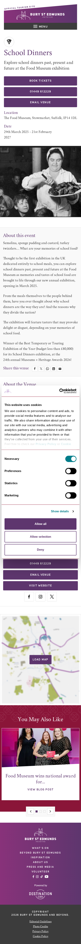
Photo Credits (40, 926)
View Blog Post (41, 789)
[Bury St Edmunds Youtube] (46, 876)
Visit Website (40, 585)
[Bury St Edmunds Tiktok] (41, 876)
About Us (40, 862)
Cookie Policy (40, 936)
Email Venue (40, 102)
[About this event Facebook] (29, 596)
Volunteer (41, 871)
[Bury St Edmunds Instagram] (37, 876)
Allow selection (40, 536)
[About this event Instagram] (40, 596)
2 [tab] (40, 811)
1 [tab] (36, 811)
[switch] (70, 471)
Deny (40, 549)
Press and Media (40, 867)
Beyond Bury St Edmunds (40, 853)
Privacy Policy (46, 444)
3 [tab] (44, 811)
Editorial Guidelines (40, 921)
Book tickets (40, 80)
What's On (40, 848)
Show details (60, 511)
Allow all (41, 523)
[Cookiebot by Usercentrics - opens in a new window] (59, 391)
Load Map (40, 659)
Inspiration (40, 857)
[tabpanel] (40, 764)
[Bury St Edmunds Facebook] (33, 876)
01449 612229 (40, 91)
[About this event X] (52, 596)
